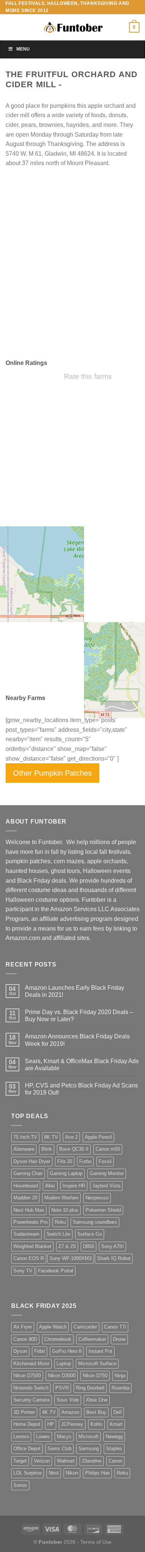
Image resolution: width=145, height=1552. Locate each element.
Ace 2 (71, 1137)
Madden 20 (25, 1197)
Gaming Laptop (66, 1173)
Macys (64, 1436)
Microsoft (88, 1436)
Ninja (120, 1375)
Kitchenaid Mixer (31, 1363)
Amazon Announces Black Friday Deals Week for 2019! (77, 1040)
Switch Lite (58, 1234)
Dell (117, 1412)
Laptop (64, 1363)
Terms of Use (96, 1542)
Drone (119, 1339)
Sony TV (22, 1270)
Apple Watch (53, 1327)
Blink (46, 1149)
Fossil (105, 1161)
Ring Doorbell (90, 1388)
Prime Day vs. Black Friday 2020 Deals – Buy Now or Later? (79, 1015)
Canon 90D (25, 1339)
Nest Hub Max (28, 1210)
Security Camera (31, 1400)
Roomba (120, 1388)
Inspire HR (73, 1186)
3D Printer (24, 1412)
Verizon (42, 1461)
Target (20, 1461)
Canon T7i (115, 1327)
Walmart (66, 1461)
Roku (60, 1222)
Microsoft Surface (97, 1363)
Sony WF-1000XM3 (70, 1258)
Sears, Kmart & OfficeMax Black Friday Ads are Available (82, 1064)
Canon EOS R (28, 1258)
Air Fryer (22, 1327)
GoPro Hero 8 (66, 1351)
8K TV (51, 1137)
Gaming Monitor (107, 1173)
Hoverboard (25, 1186)
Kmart (116, 1424)
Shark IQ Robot (113, 1258)
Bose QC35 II (73, 1149)
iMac (50, 1186)
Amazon (70, 1412)
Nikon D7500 (27, 1375)
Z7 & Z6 (67, 1246)
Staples (114, 1448)
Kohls (96, 1424)
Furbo (85, 1161)
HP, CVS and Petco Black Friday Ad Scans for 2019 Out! (81, 1089)
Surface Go (89, 1234)
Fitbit (39, 1351)
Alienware (23, 1149)
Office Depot (27, 1448)
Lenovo (21, 1436)
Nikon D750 (95, 1375)
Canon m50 (108, 1149)
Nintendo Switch (30, 1388)
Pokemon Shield (103, 1210)
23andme (92, 1461)
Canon (115, 1461)
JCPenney (72, 1424)
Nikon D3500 (61, 1375)
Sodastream (26, 1234)
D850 (88, 1246)
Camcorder (85, 1327)
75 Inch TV (25, 1137)
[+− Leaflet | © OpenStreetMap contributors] (72, 616)
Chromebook (57, 1339)
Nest (54, 1473)
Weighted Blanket (32, 1246)
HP (50, 1424)
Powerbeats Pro (30, 1222)
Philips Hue (97, 1473)
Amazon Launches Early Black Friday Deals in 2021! (74, 991)
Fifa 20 (64, 1161)
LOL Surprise (27, 1473)
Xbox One (96, 1400)
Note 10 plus (64, 1210)
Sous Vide (68, 1400)
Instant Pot (100, 1351)
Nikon (72, 1473)
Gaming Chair (28, 1173)
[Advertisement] (72, 276)
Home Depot (26, 1424)
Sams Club (59, 1448)
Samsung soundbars (95, 1222)
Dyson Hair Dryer (31, 1161)
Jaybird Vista (106, 1186)
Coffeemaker (92, 1339)
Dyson (20, 1351)
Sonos (20, 1485)
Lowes (43, 1436)
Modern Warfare (61, 1197)
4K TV (49, 1412)
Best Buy (96, 1412)
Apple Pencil (98, 1137)
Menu (23, 49)
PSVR (62, 1388)
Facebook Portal (55, 1270)
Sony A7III (112, 1246)
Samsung (88, 1448)
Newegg (114, 1436)
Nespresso (97, 1197)
